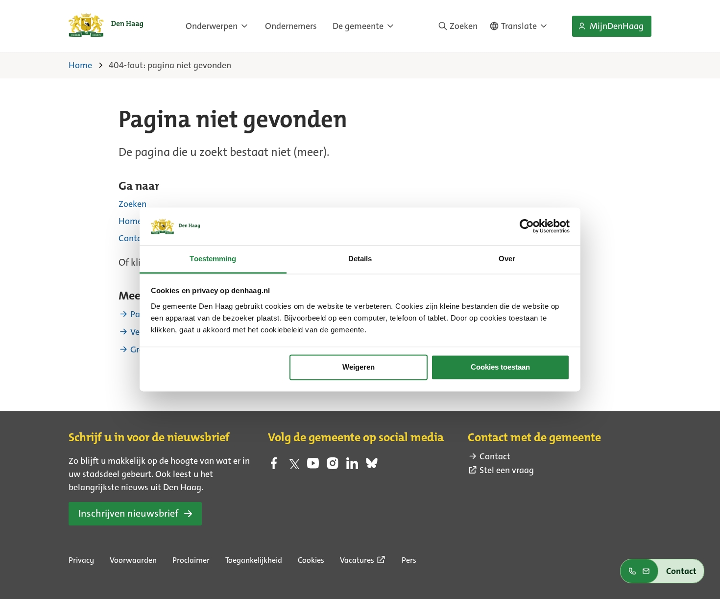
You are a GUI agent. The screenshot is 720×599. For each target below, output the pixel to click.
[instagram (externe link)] (332, 466)
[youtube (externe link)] (313, 466)
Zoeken (132, 204)
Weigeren (358, 367)
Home (130, 221)
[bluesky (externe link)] (372, 466)
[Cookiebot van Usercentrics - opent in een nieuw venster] (527, 226)
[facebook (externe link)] (274, 466)
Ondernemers (291, 26)
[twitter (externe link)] (293, 466)
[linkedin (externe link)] (352, 466)
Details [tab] (360, 258)
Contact (134, 238)
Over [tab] (507, 258)
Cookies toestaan (500, 367)
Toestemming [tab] (213, 258)
